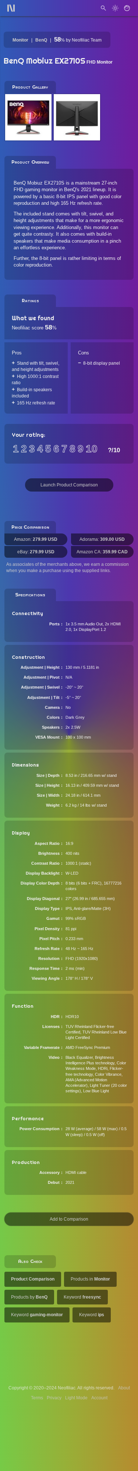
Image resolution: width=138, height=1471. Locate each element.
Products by (29, 1297)
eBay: (35, 551)
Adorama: (102, 539)
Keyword (82, 1297)
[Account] (127, 8)
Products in (90, 1279)
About (124, 1387)
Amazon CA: (102, 551)
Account (99, 1397)
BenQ (41, 40)
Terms (37, 1397)
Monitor (20, 40)
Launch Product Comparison (69, 485)
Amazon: (35, 539)
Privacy (54, 1397)
